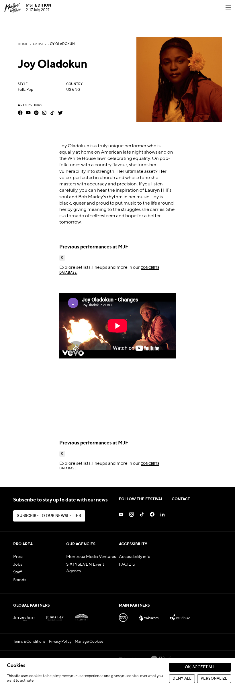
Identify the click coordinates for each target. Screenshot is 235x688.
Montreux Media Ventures (91, 557)
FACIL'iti (127, 564)
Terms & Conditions (29, 642)
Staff (17, 572)
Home (23, 44)
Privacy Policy (60, 642)
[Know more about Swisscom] (148, 616)
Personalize (214, 679)
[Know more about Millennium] (81, 616)
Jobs (17, 564)
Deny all (182, 679)
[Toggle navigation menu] (228, 8)
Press (18, 557)
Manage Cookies (89, 642)
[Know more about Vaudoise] (180, 616)
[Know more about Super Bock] (123, 616)
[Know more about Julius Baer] (55, 616)
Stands (19, 580)
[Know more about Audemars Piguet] (24, 616)
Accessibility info (134, 557)
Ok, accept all (200, 667)
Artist (38, 44)
